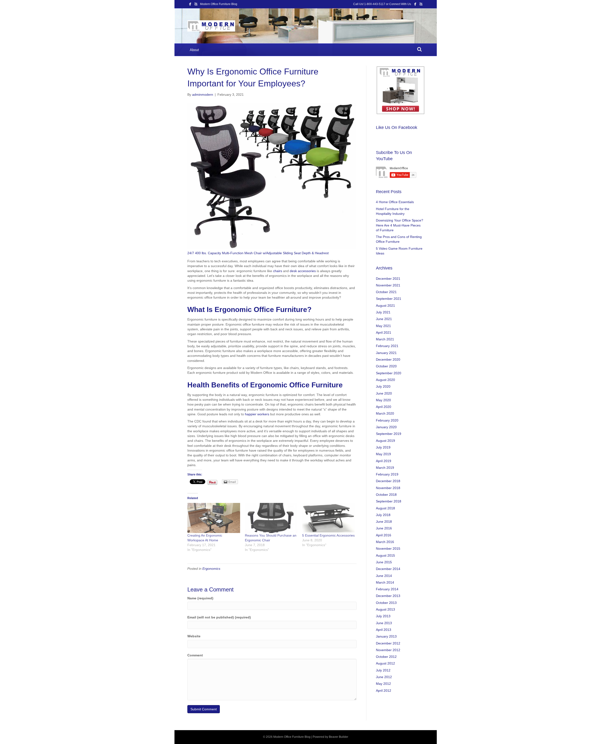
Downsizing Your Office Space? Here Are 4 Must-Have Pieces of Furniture (399, 225)
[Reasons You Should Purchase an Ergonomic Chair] (271, 518)
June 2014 (384, 576)
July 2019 (383, 447)
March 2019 (385, 468)
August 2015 (385, 555)
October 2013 (386, 603)
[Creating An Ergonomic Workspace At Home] (213, 518)
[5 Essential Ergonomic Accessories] (328, 518)
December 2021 (388, 278)
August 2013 (385, 609)
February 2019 (387, 474)
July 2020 (383, 386)
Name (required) (200, 598)
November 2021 (388, 285)
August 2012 (385, 663)
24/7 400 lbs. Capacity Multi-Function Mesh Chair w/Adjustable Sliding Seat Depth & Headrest (258, 253)
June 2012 (384, 677)
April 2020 (383, 407)
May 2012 (383, 684)
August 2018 (385, 508)
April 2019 (383, 461)
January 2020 (386, 427)
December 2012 (388, 643)
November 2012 (388, 650)
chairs (277, 271)
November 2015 (388, 548)
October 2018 (386, 494)
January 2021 (386, 353)
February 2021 (387, 346)
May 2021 (383, 326)
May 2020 (383, 400)
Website (193, 636)
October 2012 (386, 657)
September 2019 (388, 434)
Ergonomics (211, 568)
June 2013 (384, 623)
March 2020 (385, 413)
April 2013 (383, 630)
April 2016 (383, 535)
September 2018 (388, 501)
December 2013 (388, 596)
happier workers (257, 414)
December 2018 (388, 481)
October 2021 (386, 292)
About (194, 50)
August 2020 (385, 380)
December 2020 (388, 359)
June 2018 (384, 521)
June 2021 (384, 319)
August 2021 (385, 305)
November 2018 (388, 488)
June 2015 (384, 562)
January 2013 (386, 636)
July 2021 (383, 312)
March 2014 (385, 582)
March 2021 (385, 339)
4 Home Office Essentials (395, 202)
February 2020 (387, 420)
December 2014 (388, 569)
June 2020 (384, 393)
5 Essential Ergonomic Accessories (328, 535)
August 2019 (385, 441)
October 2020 (386, 366)
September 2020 (388, 373)
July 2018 (383, 515)
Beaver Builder (338, 737)
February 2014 (387, 589)
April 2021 (383, 332)
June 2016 (384, 528)
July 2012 (383, 670)
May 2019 (383, 454)
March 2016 (385, 542)
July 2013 (383, 616)
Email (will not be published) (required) (219, 617)
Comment (195, 655)
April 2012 (383, 690)
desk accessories (303, 271)
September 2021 (388, 299)
